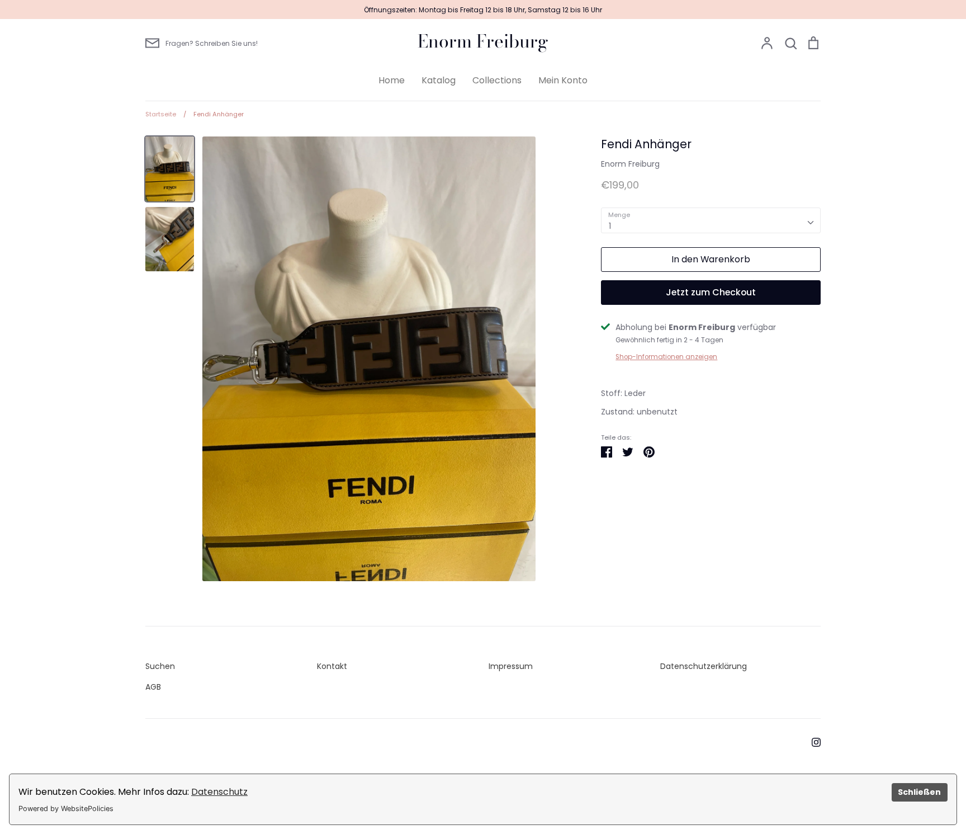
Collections (497, 80)
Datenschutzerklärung (703, 666)
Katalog (439, 80)
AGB (153, 686)
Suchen (160, 666)
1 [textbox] (610, 226)
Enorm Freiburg (483, 41)
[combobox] (711, 220)
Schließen (919, 792)
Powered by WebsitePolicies (65, 808)
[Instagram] (812, 741)
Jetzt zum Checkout (711, 292)
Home (391, 80)
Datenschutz (219, 791)
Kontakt (332, 666)
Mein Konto (563, 80)
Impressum (511, 666)
